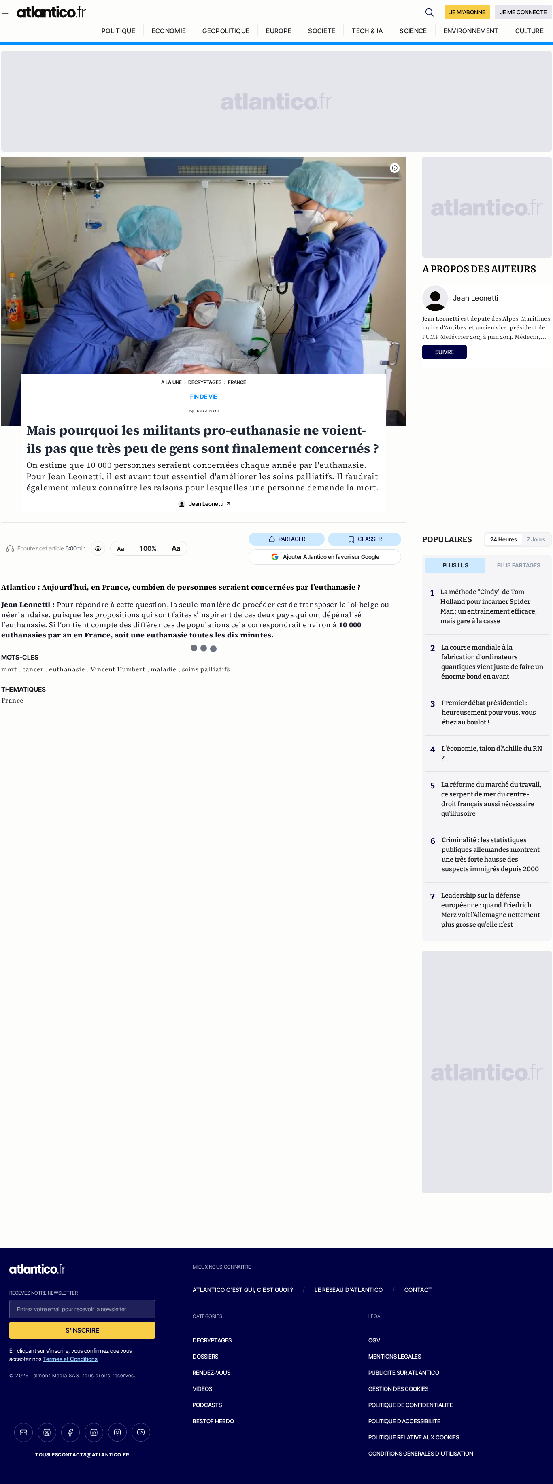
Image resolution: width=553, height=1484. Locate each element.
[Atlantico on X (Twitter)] (47, 1432)
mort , (11, 669)
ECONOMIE (169, 31)
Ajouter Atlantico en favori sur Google (331, 556)
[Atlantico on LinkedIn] (94, 1432)
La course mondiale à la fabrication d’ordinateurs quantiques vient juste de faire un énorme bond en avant (492, 661)
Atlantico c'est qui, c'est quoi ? (243, 1289)
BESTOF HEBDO (213, 1421)
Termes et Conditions (70, 1358)
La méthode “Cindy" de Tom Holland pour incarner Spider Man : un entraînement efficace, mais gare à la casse (488, 606)
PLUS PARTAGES (518, 565)
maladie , (166, 669)
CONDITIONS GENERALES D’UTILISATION (420, 1453)
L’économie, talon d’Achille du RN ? (492, 753)
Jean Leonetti (206, 503)
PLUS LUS (455, 565)
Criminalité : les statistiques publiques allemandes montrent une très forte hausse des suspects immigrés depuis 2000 (491, 854)
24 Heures (503, 539)
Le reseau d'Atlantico (349, 1289)
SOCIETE (321, 31)
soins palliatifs (206, 669)
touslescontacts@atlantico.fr (82, 1455)
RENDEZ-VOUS (211, 1372)
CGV (374, 1340)
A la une (171, 382)
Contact (418, 1289)
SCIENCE (413, 31)
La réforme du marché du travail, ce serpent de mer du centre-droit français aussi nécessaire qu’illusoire (491, 799)
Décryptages (204, 382)
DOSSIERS (205, 1356)
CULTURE (529, 31)
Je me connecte (523, 11)
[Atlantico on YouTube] (141, 1432)
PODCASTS (207, 1404)
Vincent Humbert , (120, 669)
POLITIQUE (118, 31)
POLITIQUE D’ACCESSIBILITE (404, 1421)
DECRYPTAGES (212, 1340)
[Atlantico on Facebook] (70, 1432)
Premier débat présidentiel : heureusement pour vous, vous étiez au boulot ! (489, 712)
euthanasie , (69, 669)
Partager (292, 538)
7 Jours (536, 539)
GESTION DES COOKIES (398, 1388)
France (237, 382)
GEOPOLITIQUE (225, 31)
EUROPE (278, 31)
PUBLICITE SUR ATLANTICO (403, 1372)
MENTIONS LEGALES (394, 1356)
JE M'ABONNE (467, 11)
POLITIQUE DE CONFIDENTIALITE (410, 1404)
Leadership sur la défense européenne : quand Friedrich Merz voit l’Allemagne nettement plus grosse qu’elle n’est (490, 910)
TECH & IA (367, 31)
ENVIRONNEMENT (471, 31)
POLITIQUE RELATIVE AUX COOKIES (413, 1437)
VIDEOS (202, 1388)
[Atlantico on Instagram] (117, 1432)
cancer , (35, 669)
